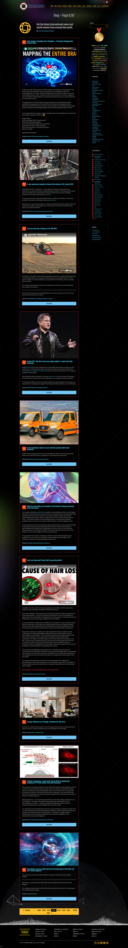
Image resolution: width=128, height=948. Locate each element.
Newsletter (89, 6)
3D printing (37, 459)
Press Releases (104, 6)
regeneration (95, 66)
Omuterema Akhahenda (30, 299)
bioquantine (103, 47)
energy (41, 459)
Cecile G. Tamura (98, 187)
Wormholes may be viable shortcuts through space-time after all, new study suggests (50, 870)
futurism (105, 54)
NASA (103, 63)
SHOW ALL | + (94, 219)
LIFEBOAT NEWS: (57, 929)
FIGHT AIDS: (37, 934)
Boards (59, 6)
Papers (74, 6)
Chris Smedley (98, 217)
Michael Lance (98, 209)
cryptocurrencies (96, 133)
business (94, 121)
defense (94, 138)
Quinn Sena (97, 162)
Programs (64, 6)
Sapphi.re (43, 943)
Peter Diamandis (96, 84)
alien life (94, 96)
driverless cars (96, 141)
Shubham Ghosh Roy (30, 211)
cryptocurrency (101, 53)
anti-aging (104, 46)
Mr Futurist (95, 234)
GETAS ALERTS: (94, 929)
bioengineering (96, 110)
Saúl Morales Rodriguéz (30, 388)
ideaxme (92, 59)
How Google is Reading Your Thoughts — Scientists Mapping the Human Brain (50, 42)
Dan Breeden (28, 137)
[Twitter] (98, 943)
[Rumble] (107, 943)
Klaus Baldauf (98, 185)
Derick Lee (97, 191)
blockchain (105, 51)
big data (94, 108)
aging (93, 46)
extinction (99, 54)
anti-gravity (95, 98)
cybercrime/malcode (97, 135)
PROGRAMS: (94, 934)
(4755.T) (49, 194)
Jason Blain (97, 211)
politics (94, 64)
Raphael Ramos (98, 197)
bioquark (97, 49)
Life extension (102, 61)
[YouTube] (104, 943)
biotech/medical (35, 137)
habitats (41, 733)
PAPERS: (55, 936)
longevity (99, 63)
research (100, 66)
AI (95, 45)
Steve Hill (96, 203)
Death (106, 53)
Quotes (94, 6)
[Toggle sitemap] (104, 2)
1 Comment (50, 299)
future (102, 54)
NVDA (28, 367)
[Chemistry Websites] (99, 35)
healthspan (101, 57)
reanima (97, 64)
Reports (70, 6)
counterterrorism (96, 130)
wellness (103, 70)
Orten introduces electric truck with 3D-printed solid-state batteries (48, 448)
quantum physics (49, 211)
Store (99, 6)
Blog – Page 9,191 (64, 15)
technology (103, 68)
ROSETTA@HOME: (38, 936)
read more (53, 200)
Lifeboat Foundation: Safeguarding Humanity (32, 6)
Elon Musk (95, 89)
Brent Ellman (97, 205)
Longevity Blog (96, 232)
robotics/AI (45, 388)
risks (103, 66)
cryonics (94, 132)
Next (48, 913)
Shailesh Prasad (98, 165)
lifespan (93, 63)
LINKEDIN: (75, 929)
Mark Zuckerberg (96, 93)
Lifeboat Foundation (29, 943)
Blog (56, 6)
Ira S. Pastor (97, 215)
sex (49, 543)
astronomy (95, 102)
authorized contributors (49, 31)
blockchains (95, 119)
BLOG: (55, 932)
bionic (93, 113)
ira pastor (95, 61)
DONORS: (74, 932)
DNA (93, 85)
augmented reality (97, 104)
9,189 (43, 910)
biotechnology (95, 51)
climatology (37, 733)
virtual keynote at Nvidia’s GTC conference (34, 371)
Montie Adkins (98, 213)
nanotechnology (50, 820)
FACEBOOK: (37, 929)
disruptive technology (97, 139)
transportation (44, 299)
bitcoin (101, 51)
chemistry (94, 122)
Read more (49, 141)
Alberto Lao (97, 193)
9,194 (68, 910)
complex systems (96, 125)
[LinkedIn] (101, 943)
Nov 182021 (24, 42)
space (94, 68)
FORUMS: (74, 936)
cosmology (34, 894)
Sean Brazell (97, 201)
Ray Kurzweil (95, 87)
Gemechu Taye (98, 170)
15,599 (75, 910)
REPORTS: (56, 934)
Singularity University (97, 90)
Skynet (94, 92)
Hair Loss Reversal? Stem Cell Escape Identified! (44, 560)
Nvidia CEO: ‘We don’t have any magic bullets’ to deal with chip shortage (49, 362)
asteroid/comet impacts (98, 101)
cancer (97, 53)
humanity (106, 57)
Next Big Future (96, 235)
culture (104, 53)
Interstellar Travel (104, 59)
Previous (27, 910)
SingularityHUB (96, 239)
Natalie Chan (97, 199)
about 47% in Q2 (53, 376)
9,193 (63, 910)
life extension (43, 674)
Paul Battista (97, 168)
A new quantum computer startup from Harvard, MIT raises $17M (50, 184)
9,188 (39, 910)
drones (94, 142)
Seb (95, 207)
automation (95, 105)
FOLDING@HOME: (76, 934)
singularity (105, 66)
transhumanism (96, 70)
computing (41, 137)
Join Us (83, 6)
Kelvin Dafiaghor (29, 543)
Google (92, 57)
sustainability (38, 299)
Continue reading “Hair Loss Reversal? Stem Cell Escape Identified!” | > (40, 670)
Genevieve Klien (98, 154)
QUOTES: (93, 936)
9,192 (59, 910)
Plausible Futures (96, 237)
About (52, 6)
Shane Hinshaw (98, 195)
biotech (102, 49)
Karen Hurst (97, 174)
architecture (95, 99)
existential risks (94, 54)
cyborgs (94, 136)
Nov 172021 (24, 722)
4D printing (95, 82)
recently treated (40, 512)
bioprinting (95, 115)
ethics (41, 543)
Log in (40, 31)
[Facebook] (95, 943)
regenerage (103, 64)
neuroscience (46, 137)
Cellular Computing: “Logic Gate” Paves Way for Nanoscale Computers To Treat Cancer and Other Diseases (48, 782)
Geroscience (95, 230)
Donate (79, 6)
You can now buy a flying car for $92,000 (42, 228)
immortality (97, 59)
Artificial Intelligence (97, 47)
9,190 (48, 910)
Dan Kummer (28, 820)
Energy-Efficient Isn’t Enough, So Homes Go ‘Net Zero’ (46, 721)
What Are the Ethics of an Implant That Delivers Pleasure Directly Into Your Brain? (50, 507)
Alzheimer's (99, 45)
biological (94, 112)
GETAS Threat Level (25, 932)
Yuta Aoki (96, 189)
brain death (93, 53)
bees (93, 107)
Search (106, 26)
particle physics (43, 211)
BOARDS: (93, 932)
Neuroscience (106, 63)
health (45, 820)
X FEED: (36, 932)
